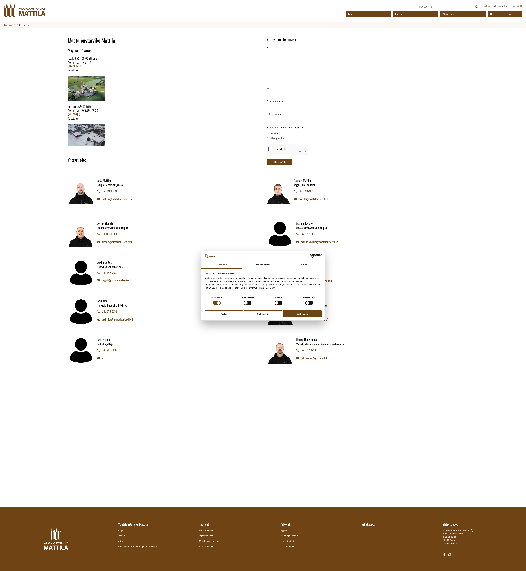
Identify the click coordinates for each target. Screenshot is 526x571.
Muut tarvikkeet (206, 546)
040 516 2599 (109, 311)
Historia (121, 535)
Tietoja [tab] (304, 265)
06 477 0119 (74, 114)
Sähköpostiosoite (276, 113)
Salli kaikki (302, 314)
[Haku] (476, 7)
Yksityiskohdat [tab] (263, 265)
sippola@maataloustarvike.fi (117, 242)
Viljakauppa (448, 13)
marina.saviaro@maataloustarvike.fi (320, 242)
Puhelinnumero (275, 101)
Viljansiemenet (206, 535)
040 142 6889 (109, 273)
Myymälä (284, 530)
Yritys (487, 6)
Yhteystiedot (500, 6)
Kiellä (224, 314)
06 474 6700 (74, 66)
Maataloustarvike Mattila (133, 524)
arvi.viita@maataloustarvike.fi (117, 319)
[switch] (247, 303)
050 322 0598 (308, 234)
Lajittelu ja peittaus (289, 535)
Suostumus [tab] (222, 265)
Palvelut (399, 13)
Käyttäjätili (516, 6)
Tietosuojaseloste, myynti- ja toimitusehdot (137, 546)
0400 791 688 (109, 234)
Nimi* (270, 88)
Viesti (269, 46)
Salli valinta (263, 314)
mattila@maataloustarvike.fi (117, 199)
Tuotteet (352, 13)
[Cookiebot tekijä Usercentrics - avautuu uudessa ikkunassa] (310, 256)
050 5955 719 (109, 191)
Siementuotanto (287, 541)
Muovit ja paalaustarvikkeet (211, 541)
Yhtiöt (120, 541)
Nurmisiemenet (206, 530)
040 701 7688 (109, 350)
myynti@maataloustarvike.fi (116, 280)
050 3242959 (306, 191)
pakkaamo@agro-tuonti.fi (314, 358)
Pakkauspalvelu (287, 546)
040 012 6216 (308, 350)
